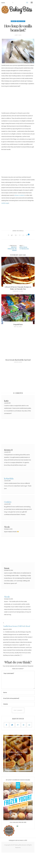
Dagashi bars (18, 324)
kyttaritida (8, 478)
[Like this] (27, 235)
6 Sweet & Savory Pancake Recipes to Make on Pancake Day (18, 288)
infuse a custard (19, 195)
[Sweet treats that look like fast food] (18, 345)
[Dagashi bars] (18, 309)
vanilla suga (5, 203)
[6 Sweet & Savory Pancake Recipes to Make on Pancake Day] (18, 272)
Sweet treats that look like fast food (18, 360)
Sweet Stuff (21, 21)
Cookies (7, 502)
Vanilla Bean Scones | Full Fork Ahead (16, 626)
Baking (14, 21)
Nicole (7, 596)
